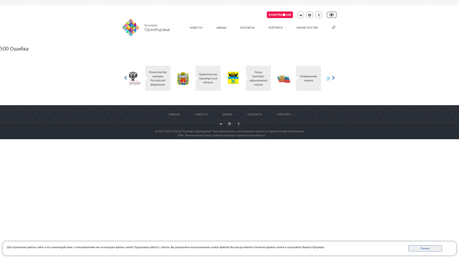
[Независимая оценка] (245, 78)
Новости (196, 27)
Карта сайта (273, 135)
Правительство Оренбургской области (170, 78)
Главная (174, 114)
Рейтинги (276, 27)
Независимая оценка (270, 78)
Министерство (307, 27)
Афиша (221, 27)
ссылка (259, 131)
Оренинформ (320, 78)
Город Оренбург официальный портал (220, 78)
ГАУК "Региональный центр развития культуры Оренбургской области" (222, 135)
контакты (247, 27)
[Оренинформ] (295, 78)
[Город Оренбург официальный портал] (195, 78)
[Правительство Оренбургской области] (145, 78)
